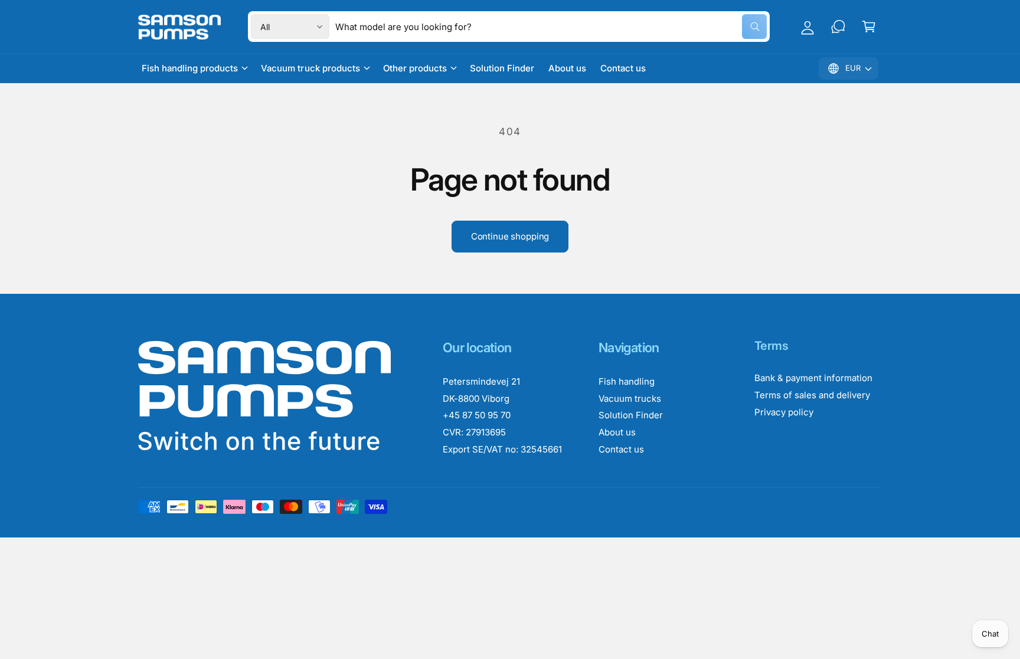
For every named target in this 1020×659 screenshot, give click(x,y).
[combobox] (551, 26)
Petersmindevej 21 (481, 381)
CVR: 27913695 (474, 432)
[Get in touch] (838, 26)
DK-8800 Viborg (476, 398)
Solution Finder (631, 415)
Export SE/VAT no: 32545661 (502, 449)
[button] (869, 26)
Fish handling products (190, 68)
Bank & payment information (813, 377)
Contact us (621, 449)
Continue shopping (510, 236)
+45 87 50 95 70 (477, 415)
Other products (415, 68)
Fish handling (627, 381)
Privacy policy (783, 412)
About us (617, 432)
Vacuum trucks (630, 398)
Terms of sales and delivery (812, 395)
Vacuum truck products (310, 68)
